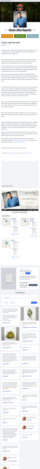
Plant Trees (17, 234)
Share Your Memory (33, 285)
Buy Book (28, 273)
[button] (6, 221)
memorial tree (13, 153)
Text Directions (13, 234)
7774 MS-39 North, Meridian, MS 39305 (15, 253)
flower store (29, 153)
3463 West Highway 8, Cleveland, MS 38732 (15, 230)
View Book (22, 273)
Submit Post (34, 302)
